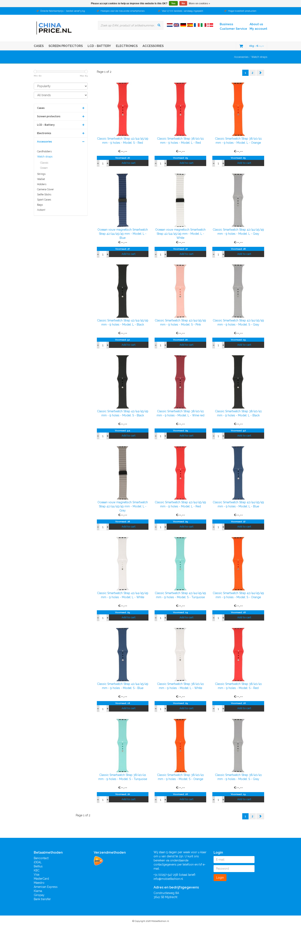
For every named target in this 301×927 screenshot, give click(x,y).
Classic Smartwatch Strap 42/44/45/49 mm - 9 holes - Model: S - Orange (238, 595)
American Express (46, 886)
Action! (41, 209)
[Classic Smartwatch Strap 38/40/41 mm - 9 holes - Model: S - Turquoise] (122, 745)
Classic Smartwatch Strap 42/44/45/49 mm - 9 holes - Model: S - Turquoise (180, 595)
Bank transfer (42, 899)
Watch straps (259, 56)
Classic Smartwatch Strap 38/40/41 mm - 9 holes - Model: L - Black (238, 413)
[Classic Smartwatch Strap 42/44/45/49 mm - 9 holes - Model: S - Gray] (238, 291)
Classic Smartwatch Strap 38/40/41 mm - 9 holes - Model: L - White (180, 686)
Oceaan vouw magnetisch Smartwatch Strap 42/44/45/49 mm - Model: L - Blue (122, 233)
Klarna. (38, 891)
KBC (37, 870)
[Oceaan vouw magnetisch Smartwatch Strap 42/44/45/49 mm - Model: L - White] (180, 200)
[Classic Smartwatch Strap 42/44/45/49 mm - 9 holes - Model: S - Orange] (238, 563)
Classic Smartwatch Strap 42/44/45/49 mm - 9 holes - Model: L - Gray (238, 231)
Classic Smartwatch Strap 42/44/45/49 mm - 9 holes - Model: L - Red (180, 504)
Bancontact (41, 858)
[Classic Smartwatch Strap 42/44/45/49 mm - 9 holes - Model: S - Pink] (180, 291)
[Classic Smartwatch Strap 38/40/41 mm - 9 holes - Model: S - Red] (238, 654)
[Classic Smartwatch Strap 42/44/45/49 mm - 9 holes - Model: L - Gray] (238, 200)
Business (226, 24)
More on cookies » (199, 3)
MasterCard (41, 878)
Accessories (153, 46)
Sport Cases (44, 199)
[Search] (159, 25)
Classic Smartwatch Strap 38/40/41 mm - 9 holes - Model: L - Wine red (180, 413)
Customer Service (233, 29)
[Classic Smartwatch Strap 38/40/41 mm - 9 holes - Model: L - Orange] (238, 109)
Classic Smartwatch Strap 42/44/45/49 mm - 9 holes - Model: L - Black (122, 322)
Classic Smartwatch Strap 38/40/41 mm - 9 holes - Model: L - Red (180, 140)
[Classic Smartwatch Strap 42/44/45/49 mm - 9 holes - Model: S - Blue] (122, 654)
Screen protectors (66, 46)
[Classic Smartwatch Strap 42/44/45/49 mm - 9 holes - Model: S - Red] (122, 109)
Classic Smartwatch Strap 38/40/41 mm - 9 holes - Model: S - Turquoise (122, 777)
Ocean (44, 167)
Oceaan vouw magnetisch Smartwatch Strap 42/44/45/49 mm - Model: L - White (180, 233)
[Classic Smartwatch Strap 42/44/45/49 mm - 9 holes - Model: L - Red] (180, 472)
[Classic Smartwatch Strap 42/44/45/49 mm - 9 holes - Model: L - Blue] (238, 472)
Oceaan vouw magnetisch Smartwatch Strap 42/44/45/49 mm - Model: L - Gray (122, 506)
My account (258, 29)
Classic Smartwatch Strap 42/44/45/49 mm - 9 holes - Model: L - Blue (238, 504)
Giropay (39, 895)
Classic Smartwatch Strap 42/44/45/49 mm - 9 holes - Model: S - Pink (180, 322)
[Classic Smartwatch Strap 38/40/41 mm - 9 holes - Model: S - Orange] (180, 745)
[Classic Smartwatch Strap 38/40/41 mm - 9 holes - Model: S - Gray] (238, 745)
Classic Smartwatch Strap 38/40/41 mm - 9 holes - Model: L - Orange (238, 140)
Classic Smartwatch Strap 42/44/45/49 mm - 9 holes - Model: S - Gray (238, 322)
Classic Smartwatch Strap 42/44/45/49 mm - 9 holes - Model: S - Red (122, 140)
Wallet (41, 179)
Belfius (38, 866)
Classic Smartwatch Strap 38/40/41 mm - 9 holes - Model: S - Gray (238, 777)
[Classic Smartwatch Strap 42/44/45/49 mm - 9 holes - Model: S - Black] (122, 381)
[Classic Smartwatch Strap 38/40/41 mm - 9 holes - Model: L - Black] (238, 381)
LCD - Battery (99, 46)
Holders (41, 184)
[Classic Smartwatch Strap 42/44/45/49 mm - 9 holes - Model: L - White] (122, 563)
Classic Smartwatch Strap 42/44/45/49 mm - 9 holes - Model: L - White (122, 595)
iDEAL (38, 862)
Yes (173, 3)
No (183, 3)
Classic (44, 162)
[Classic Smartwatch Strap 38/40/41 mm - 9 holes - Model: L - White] (180, 654)
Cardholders (44, 151)
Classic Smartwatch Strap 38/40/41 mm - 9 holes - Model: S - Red (238, 686)
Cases (39, 46)
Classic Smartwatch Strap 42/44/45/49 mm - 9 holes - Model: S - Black (122, 413)
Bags (40, 204)
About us (256, 24)
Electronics (127, 46)
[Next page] (260, 73)
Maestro (39, 882)
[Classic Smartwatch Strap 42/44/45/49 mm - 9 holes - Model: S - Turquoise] (180, 563)
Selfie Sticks (44, 194)
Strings (41, 173)
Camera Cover (45, 189)
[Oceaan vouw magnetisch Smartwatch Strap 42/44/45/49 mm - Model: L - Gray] (122, 472)
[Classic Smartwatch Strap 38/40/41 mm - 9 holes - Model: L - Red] (180, 109)
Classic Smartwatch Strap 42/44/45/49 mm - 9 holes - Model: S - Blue (122, 686)
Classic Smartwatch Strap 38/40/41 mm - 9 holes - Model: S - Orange (180, 777)
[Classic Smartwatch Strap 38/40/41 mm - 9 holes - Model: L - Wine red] (180, 381)
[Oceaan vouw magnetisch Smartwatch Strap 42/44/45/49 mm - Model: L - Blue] (122, 200)
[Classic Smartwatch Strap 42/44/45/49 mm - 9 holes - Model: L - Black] (122, 291)
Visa (36, 874)
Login (220, 877)
